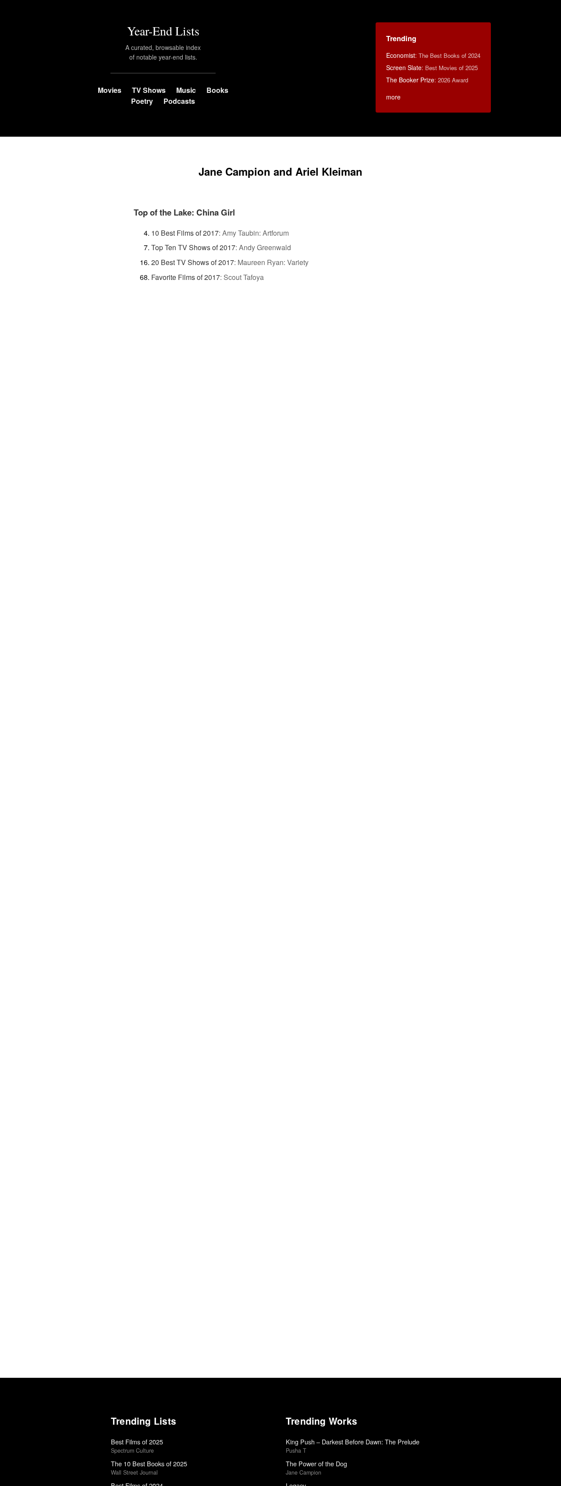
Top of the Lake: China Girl (184, 212)
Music (186, 90)
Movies (109, 90)
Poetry (142, 101)
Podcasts (179, 101)
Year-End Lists (163, 30)
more (393, 96)
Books (217, 90)
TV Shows (149, 90)
